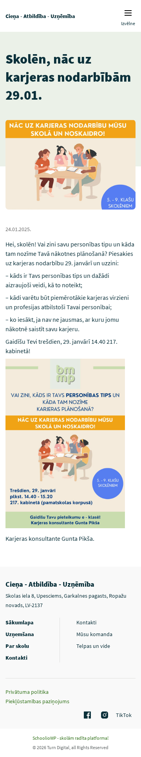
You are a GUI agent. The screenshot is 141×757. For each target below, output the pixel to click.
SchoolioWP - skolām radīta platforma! (70, 738)
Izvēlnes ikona (128, 12)
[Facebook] (86, 715)
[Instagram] (103, 715)
